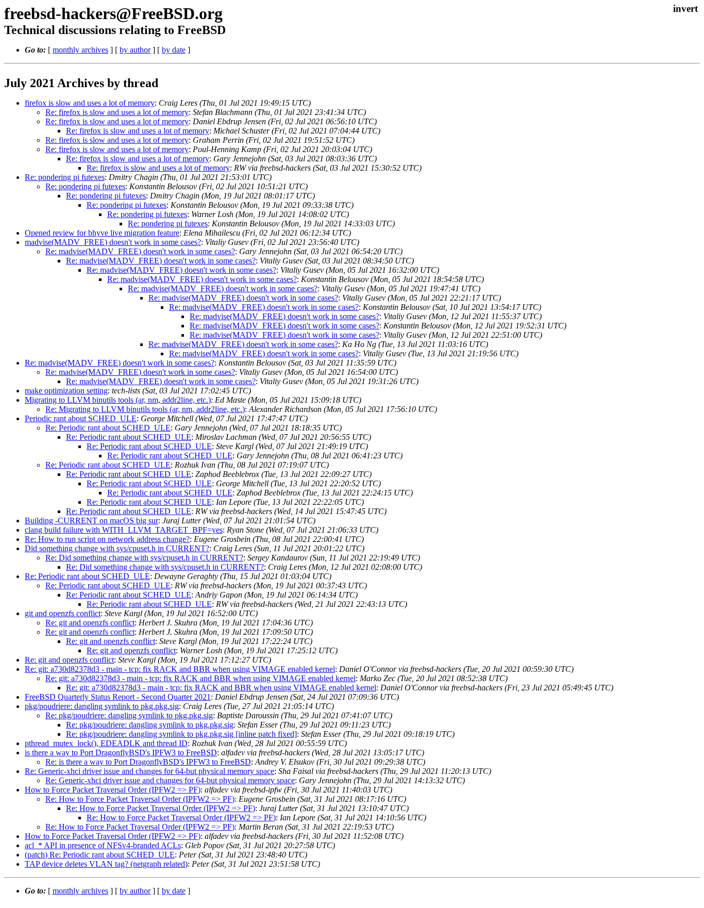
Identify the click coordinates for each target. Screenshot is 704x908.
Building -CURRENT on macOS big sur (91, 520)
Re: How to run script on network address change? (107, 539)
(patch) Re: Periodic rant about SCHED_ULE (100, 854)
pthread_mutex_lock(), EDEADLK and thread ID (106, 743)
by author (135, 49)
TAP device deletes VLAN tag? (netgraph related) (106, 864)
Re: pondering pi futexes (65, 177)
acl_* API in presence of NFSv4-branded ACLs (103, 845)
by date (174, 49)
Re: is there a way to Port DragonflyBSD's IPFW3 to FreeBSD (148, 761)
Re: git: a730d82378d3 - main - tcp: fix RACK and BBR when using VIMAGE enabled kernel (180, 669)
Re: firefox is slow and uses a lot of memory (117, 112)
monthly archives (80, 49)
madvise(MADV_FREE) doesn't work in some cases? (113, 242)
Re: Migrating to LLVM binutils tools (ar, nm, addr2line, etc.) (145, 409)
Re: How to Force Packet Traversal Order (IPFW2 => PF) (139, 799)
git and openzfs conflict (62, 613)
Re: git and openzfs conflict (90, 622)
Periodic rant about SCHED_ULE (81, 418)
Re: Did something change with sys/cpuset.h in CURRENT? (144, 557)
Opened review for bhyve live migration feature (102, 232)
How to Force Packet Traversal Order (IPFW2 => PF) (112, 789)
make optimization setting (66, 390)
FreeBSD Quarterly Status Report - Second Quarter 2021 (118, 696)
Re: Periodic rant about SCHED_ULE (108, 427)
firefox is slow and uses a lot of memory (90, 102)
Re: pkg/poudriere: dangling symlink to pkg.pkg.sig (129, 715)
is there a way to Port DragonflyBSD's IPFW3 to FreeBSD (121, 752)
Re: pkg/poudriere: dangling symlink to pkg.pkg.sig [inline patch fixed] (181, 734)
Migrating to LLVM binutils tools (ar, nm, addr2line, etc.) (118, 399)
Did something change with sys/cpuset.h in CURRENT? (117, 548)
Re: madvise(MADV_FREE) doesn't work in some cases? (140, 251)
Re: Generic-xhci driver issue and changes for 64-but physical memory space (149, 771)
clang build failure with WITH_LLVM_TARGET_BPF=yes (124, 529)
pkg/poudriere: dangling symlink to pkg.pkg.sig (102, 706)
